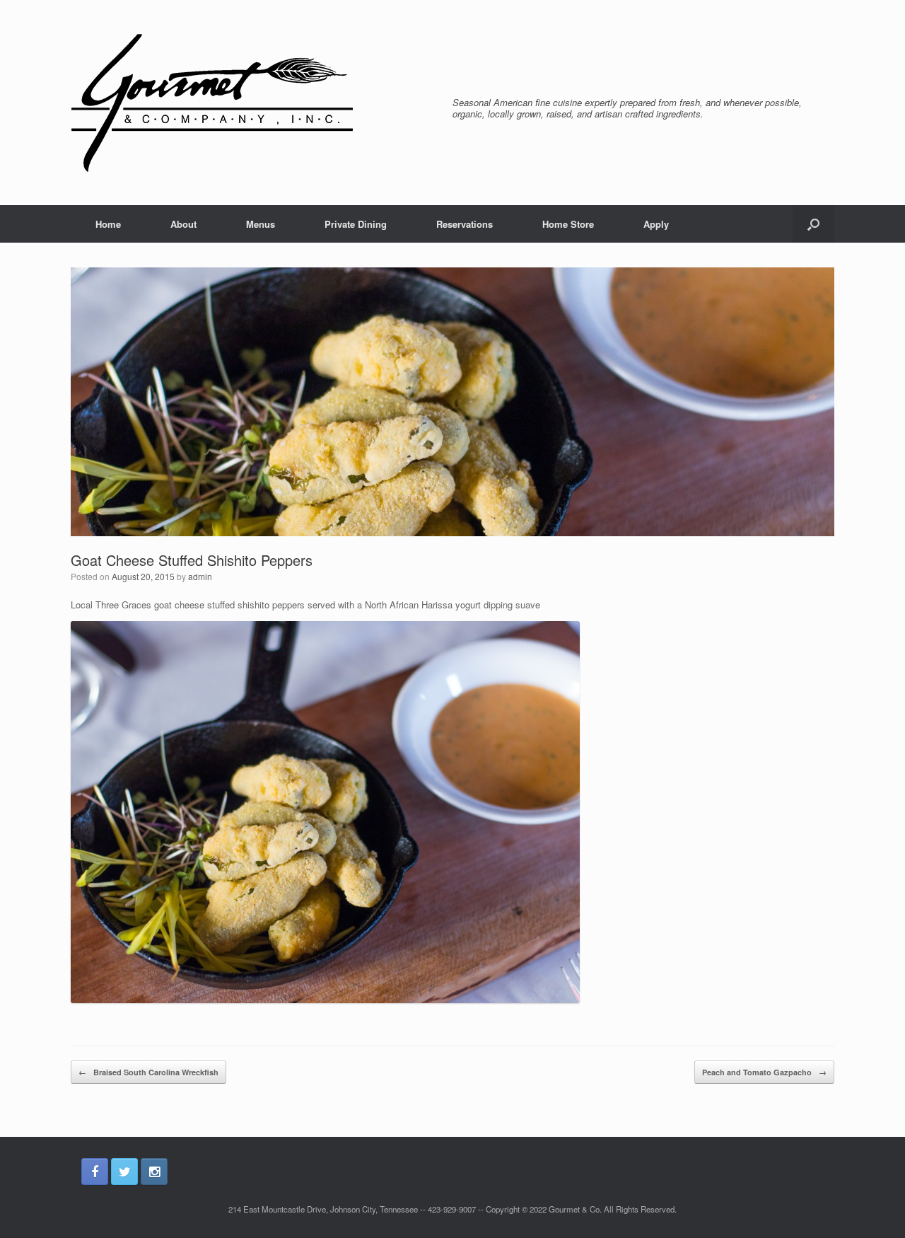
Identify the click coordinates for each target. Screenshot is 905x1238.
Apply (656, 224)
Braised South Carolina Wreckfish (148, 1072)
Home (108, 224)
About (183, 224)
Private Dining (356, 224)
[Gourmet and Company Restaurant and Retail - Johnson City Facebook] (94, 1171)
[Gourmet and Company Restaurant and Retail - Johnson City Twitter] (124, 1171)
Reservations (464, 224)
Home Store (568, 224)
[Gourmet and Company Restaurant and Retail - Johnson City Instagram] (154, 1171)
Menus (260, 224)
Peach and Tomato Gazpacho (764, 1072)
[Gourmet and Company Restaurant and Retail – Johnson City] (212, 102)
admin (200, 576)
